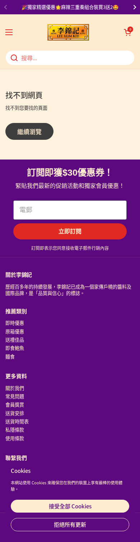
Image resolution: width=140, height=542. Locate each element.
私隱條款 (14, 429)
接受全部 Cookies (70, 506)
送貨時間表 (17, 421)
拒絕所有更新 (70, 524)
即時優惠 (14, 322)
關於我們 (14, 388)
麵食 (10, 356)
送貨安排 (14, 413)
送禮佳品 (14, 339)
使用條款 (14, 438)
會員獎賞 (14, 404)
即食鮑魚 (14, 347)
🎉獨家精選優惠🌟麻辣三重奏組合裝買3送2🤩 (70, 7)
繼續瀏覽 (29, 131)
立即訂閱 (70, 231)
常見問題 (14, 396)
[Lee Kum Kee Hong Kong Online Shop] (68, 32)
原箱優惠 (14, 331)
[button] (127, 32)
